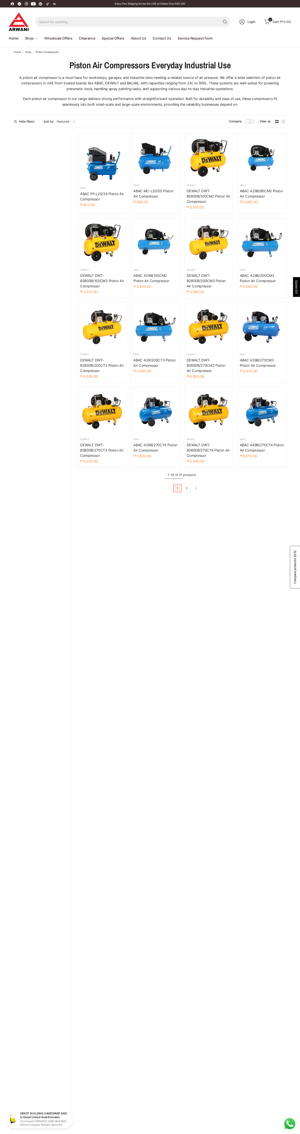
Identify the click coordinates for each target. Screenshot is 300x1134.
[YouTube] (33, 3)
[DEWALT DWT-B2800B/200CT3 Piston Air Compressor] (102, 327)
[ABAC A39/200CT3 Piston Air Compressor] (155, 327)
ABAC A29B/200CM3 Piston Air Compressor (258, 278)
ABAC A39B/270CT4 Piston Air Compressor (155, 447)
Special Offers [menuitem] (113, 38)
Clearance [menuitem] (87, 38)
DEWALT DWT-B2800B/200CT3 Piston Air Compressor (102, 365)
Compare (235, 121)
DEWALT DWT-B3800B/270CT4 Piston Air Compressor (208, 450)
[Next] (196, 488)
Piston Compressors (47, 52)
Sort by (48, 121)
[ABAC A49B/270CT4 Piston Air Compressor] (262, 412)
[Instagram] (26, 3)
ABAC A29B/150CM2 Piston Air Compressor (151, 278)
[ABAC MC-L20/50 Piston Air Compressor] (155, 158)
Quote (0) (296, 287)
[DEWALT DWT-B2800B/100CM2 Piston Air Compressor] (209, 158)
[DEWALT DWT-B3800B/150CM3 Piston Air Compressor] (102, 242)
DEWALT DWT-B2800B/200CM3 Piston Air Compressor (206, 280)
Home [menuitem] (13, 38)
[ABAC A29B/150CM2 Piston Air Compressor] (155, 242)
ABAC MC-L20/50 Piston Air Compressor (153, 193)
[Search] (224, 22)
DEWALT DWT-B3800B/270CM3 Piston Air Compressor (206, 365)
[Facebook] (12, 3)
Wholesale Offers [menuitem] (58, 38)
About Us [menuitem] (138, 38)
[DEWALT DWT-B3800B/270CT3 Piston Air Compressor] (102, 412)
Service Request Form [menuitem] (195, 38)
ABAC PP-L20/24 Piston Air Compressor (102, 196)
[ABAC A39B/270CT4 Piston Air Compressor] (155, 412)
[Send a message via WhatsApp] (290, 1124)
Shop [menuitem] (29, 38)
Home (17, 52)
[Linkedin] (54, 3)
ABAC (83, 188)
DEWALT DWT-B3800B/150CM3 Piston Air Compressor (102, 280)
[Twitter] (19, 3)
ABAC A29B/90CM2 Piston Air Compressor (261, 193)
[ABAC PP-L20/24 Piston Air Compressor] (102, 159)
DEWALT (191, 185)
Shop (28, 52)
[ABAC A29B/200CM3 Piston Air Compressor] (262, 242)
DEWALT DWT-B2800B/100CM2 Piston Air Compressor (208, 196)
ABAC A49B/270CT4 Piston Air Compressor (262, 447)
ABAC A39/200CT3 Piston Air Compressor (154, 363)
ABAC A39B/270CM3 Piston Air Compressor (258, 363)
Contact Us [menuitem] (162, 38)
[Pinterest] (40, 3)
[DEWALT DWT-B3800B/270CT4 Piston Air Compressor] (209, 412)
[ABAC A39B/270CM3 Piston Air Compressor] (262, 327)
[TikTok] (47, 3)
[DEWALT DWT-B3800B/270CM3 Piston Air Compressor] (209, 327)
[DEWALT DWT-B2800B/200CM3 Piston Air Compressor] (209, 242)
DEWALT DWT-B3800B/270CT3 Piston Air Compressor (101, 450)
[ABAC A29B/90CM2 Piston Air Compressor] (262, 158)
